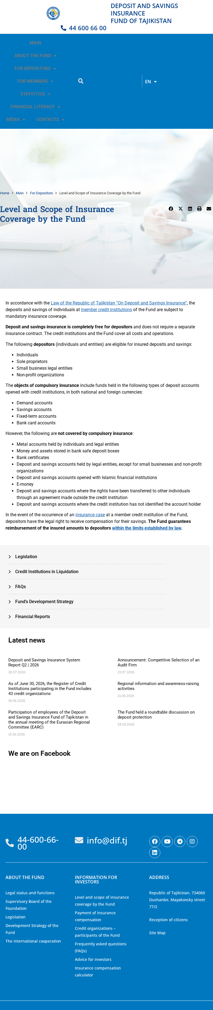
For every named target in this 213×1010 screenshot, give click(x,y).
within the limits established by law (146, 528)
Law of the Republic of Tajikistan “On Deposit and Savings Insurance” (119, 303)
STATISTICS (32, 94)
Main (20, 193)
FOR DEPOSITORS (33, 68)
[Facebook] (154, 841)
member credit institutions (106, 309)
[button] (171, 209)
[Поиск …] (81, 81)
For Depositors (41, 193)
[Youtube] (167, 841)
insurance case (90, 514)
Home (4, 193)
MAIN (35, 43)
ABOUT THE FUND (32, 55)
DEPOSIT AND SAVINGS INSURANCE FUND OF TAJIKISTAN (144, 13)
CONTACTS (47, 119)
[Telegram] (179, 841)
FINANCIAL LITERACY (33, 106)
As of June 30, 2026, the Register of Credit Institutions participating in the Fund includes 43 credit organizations (50, 688)
